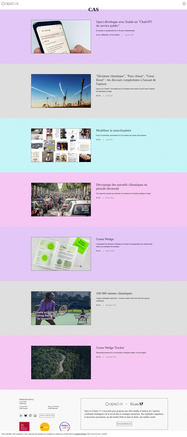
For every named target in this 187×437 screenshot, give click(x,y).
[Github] (25, 415)
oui (103, 434)
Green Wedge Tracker (110, 347)
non (105, 434)
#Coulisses (114, 35)
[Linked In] (21, 415)
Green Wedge (105, 239)
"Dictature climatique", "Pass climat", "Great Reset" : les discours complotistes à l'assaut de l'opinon (126, 80)
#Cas (98, 35)
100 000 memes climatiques (114, 293)
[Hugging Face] (35, 415)
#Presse (104, 35)
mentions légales (80, 434)
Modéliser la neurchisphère (113, 130)
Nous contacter (47, 415)
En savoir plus (124, 424)
